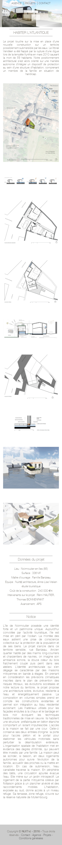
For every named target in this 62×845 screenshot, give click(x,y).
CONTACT (44, 3)
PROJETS (30, 3)
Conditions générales (31, 838)
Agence (36, 835)
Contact (25, 835)
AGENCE (16, 3)
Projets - (48, 835)
